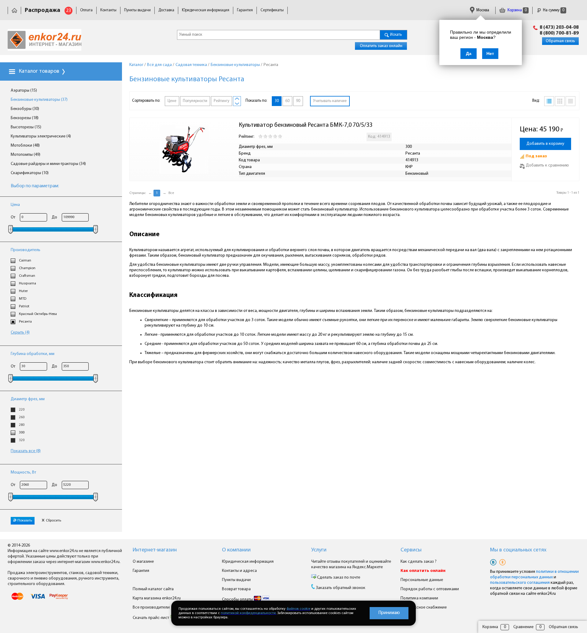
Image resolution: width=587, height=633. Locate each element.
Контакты (108, 10)
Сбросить (53, 520)
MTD (22, 299)
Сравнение (523, 627)
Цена (15, 205)
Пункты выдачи (137, 10)
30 (277, 101)
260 (21, 417)
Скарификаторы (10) (30, 173)
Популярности (195, 101)
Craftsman (27, 276)
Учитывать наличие (330, 101)
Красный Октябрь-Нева (38, 314)
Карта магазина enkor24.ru (157, 598)
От (13, 217)
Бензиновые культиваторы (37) (39, 99)
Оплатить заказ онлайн (381, 46)
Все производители (151, 607)
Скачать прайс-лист (151, 618)
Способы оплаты (238, 599)
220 (21, 410)
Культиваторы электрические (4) (41, 136)
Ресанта (25, 322)
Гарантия (245, 10)
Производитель (25, 250)
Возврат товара (236, 589)
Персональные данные (422, 580)
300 (21, 432)
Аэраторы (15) (24, 90)
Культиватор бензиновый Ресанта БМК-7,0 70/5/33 (305, 125)
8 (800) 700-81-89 (559, 33)
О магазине (143, 561)
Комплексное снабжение (424, 607)
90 (298, 101)
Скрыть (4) (20, 332)
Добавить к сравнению (547, 165)
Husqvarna (27, 283)
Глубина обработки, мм (32, 354)
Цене (172, 101)
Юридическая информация (205, 10)
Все (171, 193)
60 (287, 101)
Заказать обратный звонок (340, 588)
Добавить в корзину (545, 143)
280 (21, 425)
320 (21, 440)
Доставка (166, 10)
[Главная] (14, 10)
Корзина (517, 10)
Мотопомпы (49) (25, 154)
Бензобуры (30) (25, 109)
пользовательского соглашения (520, 582)
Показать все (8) (26, 451)
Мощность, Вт (23, 472)
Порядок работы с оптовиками (430, 589)
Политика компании (419, 598)
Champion (27, 268)
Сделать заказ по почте (338, 577)
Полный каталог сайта (153, 589)
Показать (24, 520)
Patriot (24, 306)
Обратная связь (560, 41)
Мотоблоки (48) (25, 145)
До (54, 217)
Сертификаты (272, 10)
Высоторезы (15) (26, 127)
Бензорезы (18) (25, 118)
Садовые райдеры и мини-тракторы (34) (48, 164)
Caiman (25, 260)
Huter (23, 291)
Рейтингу (221, 101)
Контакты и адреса (239, 571)
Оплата (86, 10)
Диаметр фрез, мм (28, 399)
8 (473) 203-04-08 (559, 27)
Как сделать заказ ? (419, 561)
